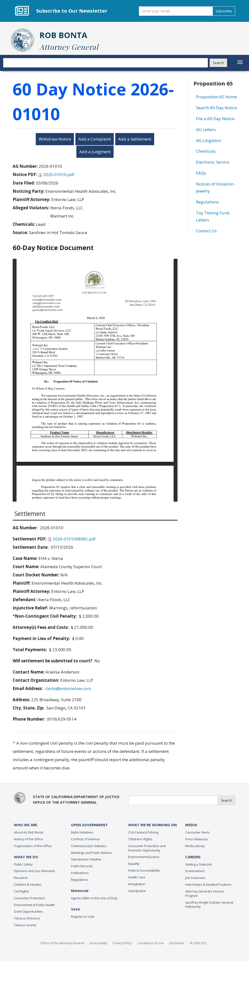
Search (218, 62)
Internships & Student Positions (208, 884)
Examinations (195, 871)
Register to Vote (82, 916)
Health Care (136, 877)
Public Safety (23, 864)
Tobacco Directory (27, 918)
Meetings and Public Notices (91, 852)
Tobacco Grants (25, 925)
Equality (133, 863)
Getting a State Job (198, 864)
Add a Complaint (94, 139)
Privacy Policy (122, 943)
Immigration (136, 884)
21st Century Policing (143, 832)
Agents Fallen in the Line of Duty (94, 898)
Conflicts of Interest (85, 839)
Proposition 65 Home (216, 97)
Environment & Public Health (34, 905)
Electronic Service (212, 162)
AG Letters (206, 129)
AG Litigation (208, 140)
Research (21, 878)
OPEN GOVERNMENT (89, 824)
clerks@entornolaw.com (68, 688)
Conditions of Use (150, 943)
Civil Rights (21, 891)
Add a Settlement (134, 139)
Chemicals (206, 151)
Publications (80, 873)
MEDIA (191, 824)
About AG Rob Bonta (28, 832)
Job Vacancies (195, 878)
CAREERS (193, 856)
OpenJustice (137, 891)
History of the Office (28, 839)
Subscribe (224, 10)
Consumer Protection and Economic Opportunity (147, 848)
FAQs (201, 173)
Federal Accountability (144, 870)
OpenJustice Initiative (86, 859)
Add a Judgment (95, 151)
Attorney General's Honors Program (204, 893)
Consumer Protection (29, 898)
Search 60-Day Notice (216, 107)
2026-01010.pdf (58, 174)
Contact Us (206, 231)
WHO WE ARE (25, 824)
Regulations (207, 202)
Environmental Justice (143, 857)
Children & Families (28, 884)
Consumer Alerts (197, 832)
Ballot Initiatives (82, 832)
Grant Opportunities (28, 911)
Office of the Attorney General (62, 943)
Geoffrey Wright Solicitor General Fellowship (209, 904)
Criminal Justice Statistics (89, 846)
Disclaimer (176, 943)
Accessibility (98, 943)
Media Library (195, 846)
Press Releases (196, 839)
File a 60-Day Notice (215, 118)
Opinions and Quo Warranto (34, 871)
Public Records (82, 866)
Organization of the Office (33, 846)
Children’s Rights (140, 839)
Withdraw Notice (55, 139)
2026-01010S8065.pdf (74, 539)
